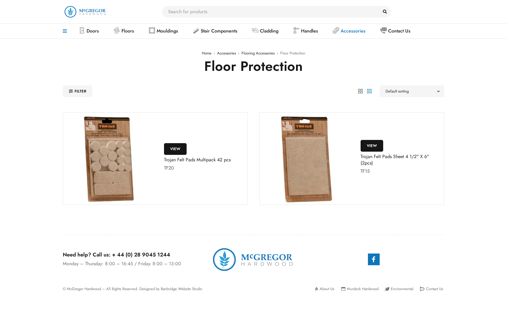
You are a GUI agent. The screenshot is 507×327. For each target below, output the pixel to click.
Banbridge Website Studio (181, 289)
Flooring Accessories (258, 53)
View (175, 149)
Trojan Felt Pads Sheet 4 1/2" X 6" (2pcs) (395, 159)
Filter (80, 91)
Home (207, 53)
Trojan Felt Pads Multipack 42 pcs (197, 159)
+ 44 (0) (141, 254)
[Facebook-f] (374, 259)
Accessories (226, 53)
